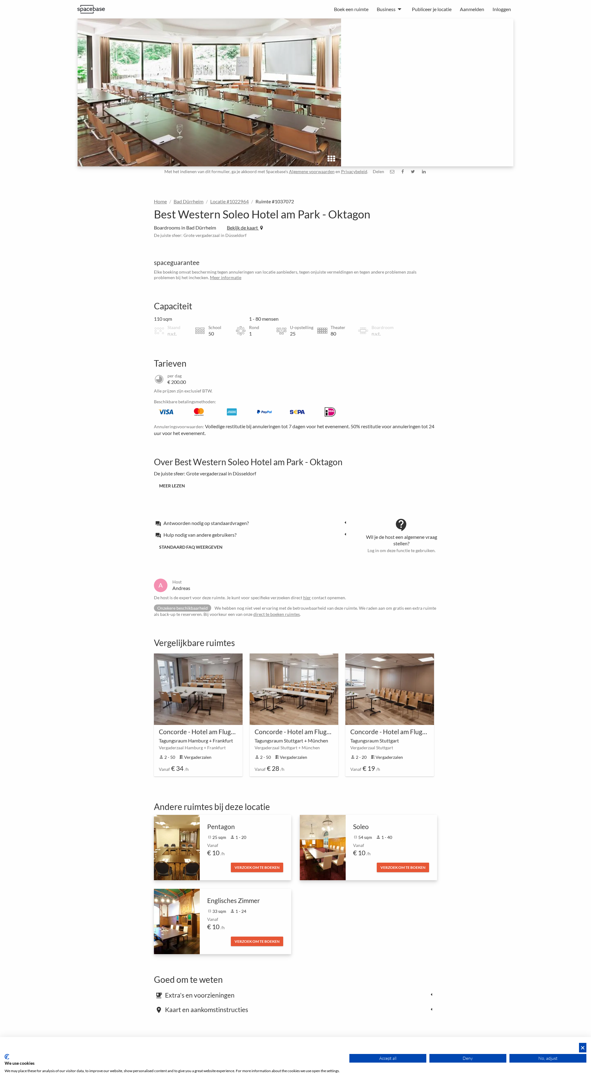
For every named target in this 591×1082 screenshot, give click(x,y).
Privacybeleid (354, 171)
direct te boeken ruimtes (276, 614)
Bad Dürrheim (188, 201)
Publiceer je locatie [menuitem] (432, 9)
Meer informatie (225, 277)
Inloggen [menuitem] (501, 9)
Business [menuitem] (386, 9)
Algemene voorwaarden (312, 171)
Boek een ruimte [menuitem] (351, 9)
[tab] (252, 523)
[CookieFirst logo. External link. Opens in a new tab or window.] (7, 1057)
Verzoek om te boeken (257, 867)
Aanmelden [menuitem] (472, 9)
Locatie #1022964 (229, 201)
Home (160, 201)
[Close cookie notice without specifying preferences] (582, 1047)
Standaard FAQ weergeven (191, 547)
